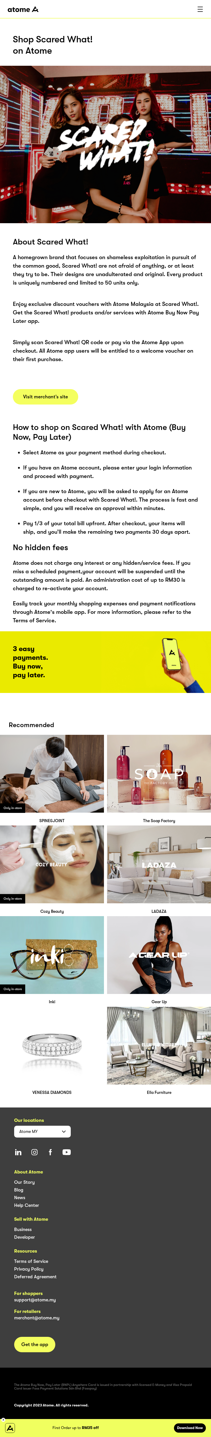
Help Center (26, 1205)
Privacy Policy (28, 1269)
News (19, 1197)
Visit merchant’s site (45, 397)
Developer (24, 1237)
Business (23, 1229)
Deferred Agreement (35, 1276)
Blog (18, 1189)
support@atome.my (35, 1299)
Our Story (24, 1182)
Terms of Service (31, 1261)
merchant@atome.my (36, 1317)
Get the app (34, 1344)
